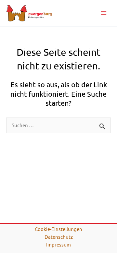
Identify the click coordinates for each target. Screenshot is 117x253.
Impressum (58, 244)
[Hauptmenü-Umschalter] (103, 13)
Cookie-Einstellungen (58, 229)
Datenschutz (59, 237)
